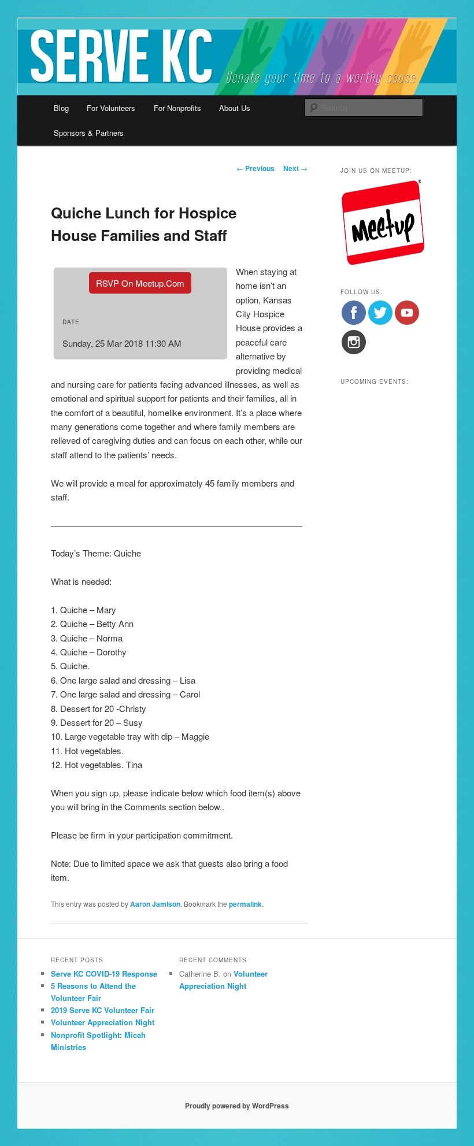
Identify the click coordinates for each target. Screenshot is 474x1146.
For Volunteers (111, 107)
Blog (61, 107)
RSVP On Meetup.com (140, 283)
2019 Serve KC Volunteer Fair (102, 1009)
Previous (255, 168)
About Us (234, 107)
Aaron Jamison (155, 904)
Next (295, 168)
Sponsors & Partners (89, 132)
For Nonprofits (177, 107)
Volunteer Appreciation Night (102, 1022)
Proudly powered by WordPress (237, 1105)
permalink (245, 904)
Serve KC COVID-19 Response (104, 973)
